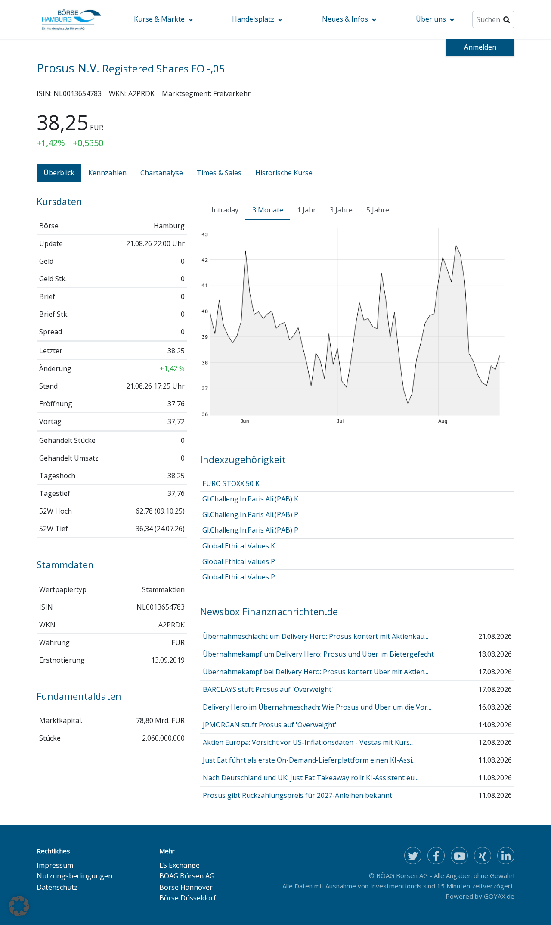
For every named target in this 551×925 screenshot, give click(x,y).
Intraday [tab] (224, 210)
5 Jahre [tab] (377, 210)
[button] (19, 906)
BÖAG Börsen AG (186, 876)
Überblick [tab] (58, 173)
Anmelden (480, 47)
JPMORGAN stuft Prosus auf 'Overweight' (270, 724)
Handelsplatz (253, 19)
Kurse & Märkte (159, 19)
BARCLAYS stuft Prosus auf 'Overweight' (268, 689)
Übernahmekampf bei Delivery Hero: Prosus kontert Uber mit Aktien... (315, 671)
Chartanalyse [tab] (161, 173)
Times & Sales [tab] (219, 173)
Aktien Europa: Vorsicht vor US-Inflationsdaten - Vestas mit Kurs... (308, 742)
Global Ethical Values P (238, 561)
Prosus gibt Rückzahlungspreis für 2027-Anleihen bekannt (297, 795)
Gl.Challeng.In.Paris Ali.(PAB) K (250, 499)
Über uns (431, 19)
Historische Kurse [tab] (284, 173)
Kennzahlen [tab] (107, 173)
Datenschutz (57, 887)
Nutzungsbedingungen (74, 876)
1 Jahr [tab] (306, 210)
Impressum (55, 865)
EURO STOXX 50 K (231, 483)
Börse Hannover (186, 887)
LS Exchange (179, 865)
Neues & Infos (345, 19)
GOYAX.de (499, 896)
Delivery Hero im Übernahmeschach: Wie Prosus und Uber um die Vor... (317, 707)
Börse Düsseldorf (187, 898)
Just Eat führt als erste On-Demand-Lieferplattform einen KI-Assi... (309, 760)
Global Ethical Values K (238, 546)
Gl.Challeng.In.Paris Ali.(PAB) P (250, 514)
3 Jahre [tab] (341, 210)
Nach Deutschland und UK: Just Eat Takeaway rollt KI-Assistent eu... (310, 777)
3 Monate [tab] (267, 210)
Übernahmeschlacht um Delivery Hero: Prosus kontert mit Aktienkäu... (315, 636)
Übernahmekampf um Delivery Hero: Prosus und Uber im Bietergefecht (318, 654)
